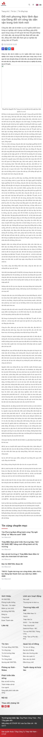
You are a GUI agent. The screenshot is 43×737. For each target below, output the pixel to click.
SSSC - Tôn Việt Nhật (30, 622)
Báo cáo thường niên (30, 653)
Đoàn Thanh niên (7, 620)
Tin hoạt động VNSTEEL (10, 647)
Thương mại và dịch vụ (31, 602)
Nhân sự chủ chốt (8, 608)
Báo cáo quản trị (29, 656)
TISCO (25, 616)
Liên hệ (5, 625)
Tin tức (13, 11)
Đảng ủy (4, 614)
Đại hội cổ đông (28, 650)
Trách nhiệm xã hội (8, 684)
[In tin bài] (3, 48)
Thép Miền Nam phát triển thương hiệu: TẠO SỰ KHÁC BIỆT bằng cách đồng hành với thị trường (20, 544)
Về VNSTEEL (6, 599)
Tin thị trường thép (8, 653)
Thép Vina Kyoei (28, 625)
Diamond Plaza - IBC (30, 628)
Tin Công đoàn (7, 659)
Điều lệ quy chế (28, 662)
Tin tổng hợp (23, 11)
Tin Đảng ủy (6, 656)
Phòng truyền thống (8, 602)
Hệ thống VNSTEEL (8, 611)
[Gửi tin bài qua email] (12, 48)
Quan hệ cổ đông (31, 644)
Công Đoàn (5, 617)
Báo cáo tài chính (29, 659)
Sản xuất (26, 599)
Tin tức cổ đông (28, 647)
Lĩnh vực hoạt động (32, 596)
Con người (5, 687)
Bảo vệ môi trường (8, 681)
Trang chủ (5, 11)
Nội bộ (4, 698)
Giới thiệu (6, 596)
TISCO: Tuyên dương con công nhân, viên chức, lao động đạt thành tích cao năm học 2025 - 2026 (21, 573)
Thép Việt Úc (27, 619)
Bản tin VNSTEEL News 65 (12, 564)
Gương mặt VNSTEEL (9, 662)
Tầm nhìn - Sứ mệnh (8, 605)
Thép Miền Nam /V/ (29, 613)
